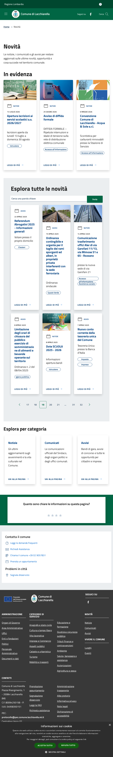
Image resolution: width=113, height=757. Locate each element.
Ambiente (62, 651)
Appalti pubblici (37, 646)
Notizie (16, 106)
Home (6, 27)
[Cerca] (107, 14)
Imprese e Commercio (40, 641)
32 (81, 404)
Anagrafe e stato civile (40, 625)
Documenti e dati (10, 658)
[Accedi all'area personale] (100, 4)
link (84, 739)
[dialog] (56, 739)
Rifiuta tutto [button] (68, 745)
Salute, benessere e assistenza (67, 658)
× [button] (110, 725)
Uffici (4, 633)
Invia (94, 199)
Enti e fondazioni (10, 638)
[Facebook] (89, 14)
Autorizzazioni (64, 665)
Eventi (88, 653)
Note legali (62, 706)
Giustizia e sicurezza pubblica (67, 634)
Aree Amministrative (12, 628)
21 (58, 404)
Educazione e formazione (63, 624)
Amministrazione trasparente (65, 688)
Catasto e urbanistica (40, 651)
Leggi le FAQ (35, 705)
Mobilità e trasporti (39, 662)
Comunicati (90, 628)
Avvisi (23, 211)
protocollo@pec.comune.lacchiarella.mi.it (23, 717)
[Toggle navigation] (6, 14)
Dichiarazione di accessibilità (65, 713)
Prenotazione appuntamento (36, 688)
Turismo (33, 657)
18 (35, 404)
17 (27, 404)
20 (50, 404)
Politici (5, 644)
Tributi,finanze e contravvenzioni (65, 643)
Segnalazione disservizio (36, 698)
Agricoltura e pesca (66, 671)
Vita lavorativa (36, 635)
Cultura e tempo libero (40, 630)
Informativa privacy (67, 701)
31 (73, 404)
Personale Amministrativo (9, 651)
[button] (56, 752)
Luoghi (88, 648)
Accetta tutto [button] (45, 745)
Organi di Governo (11, 622)
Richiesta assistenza (39, 710)
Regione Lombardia (14, 4)
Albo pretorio (63, 695)
